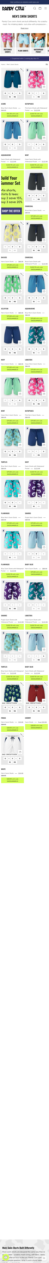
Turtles (4, 462)
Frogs (3, 718)
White (3, 769)
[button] (34, 8)
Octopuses (29, 104)
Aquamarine (6, 155)
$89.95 (27, 213)
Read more (24, 28)
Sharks (28, 513)
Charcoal (29, 206)
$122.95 (37, 110)
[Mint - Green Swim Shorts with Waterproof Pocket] (36, 130)
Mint (27, 155)
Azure (3, 104)
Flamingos (5, 513)
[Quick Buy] (20, 87)
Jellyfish (4, 308)
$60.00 (3, 110)
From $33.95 (42, 722)
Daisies (4, 257)
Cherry (28, 718)
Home (3, 64)
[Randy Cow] (14, 8)
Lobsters (28, 360)
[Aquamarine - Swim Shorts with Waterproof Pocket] (12, 130)
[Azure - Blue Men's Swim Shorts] (12, 79)
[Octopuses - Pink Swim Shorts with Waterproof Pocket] (36, 79)
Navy (3, 360)
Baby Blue (29, 564)
